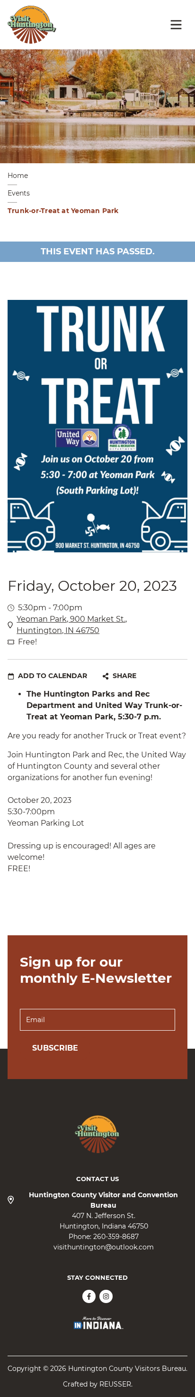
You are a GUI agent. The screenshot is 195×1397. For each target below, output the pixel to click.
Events (19, 193)
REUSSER (115, 1384)
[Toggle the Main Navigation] (176, 24)
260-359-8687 (116, 1236)
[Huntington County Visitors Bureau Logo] (32, 25)
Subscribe (55, 1047)
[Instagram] (106, 1296)
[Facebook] (89, 1296)
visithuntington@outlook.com (103, 1247)
